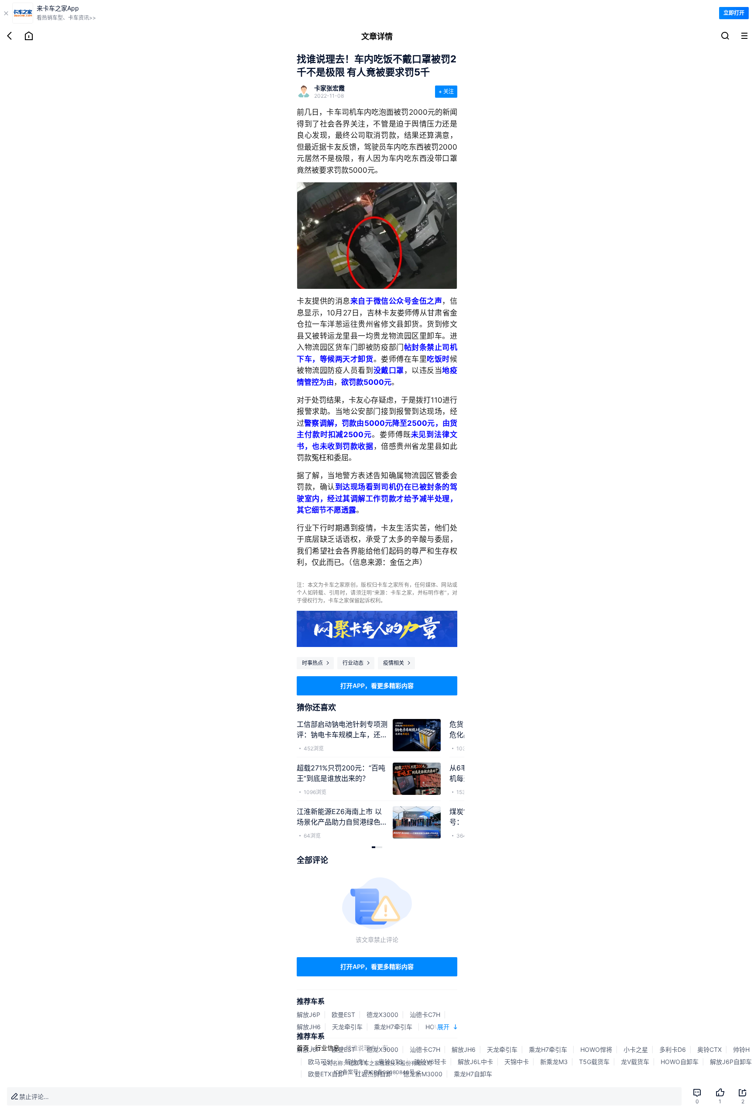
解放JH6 (309, 1026)
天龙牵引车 (347, 1026)
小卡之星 (636, 1049)
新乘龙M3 (554, 1061)
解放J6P (308, 1014)
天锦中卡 (516, 1061)
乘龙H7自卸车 (473, 1074)
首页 (303, 1047)
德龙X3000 (382, 1014)
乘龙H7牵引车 (394, 1026)
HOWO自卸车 (680, 1061)
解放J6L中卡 (475, 1061)
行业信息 (327, 1047)
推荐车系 (311, 1001)
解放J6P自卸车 (731, 1061)
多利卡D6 (672, 1049)
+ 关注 (446, 91)
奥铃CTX (709, 1049)
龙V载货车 (635, 1061)
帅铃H (741, 1049)
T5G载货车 (594, 1061)
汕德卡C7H (425, 1014)
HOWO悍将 (596, 1049)
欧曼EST (343, 1014)
